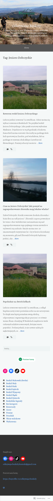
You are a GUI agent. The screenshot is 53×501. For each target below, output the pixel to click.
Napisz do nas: (9, 458)
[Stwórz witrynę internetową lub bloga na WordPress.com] (4, 487)
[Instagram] (5, 371)
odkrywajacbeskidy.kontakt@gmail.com (19, 464)
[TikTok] (17, 371)
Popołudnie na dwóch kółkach (16, 301)
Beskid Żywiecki (13, 398)
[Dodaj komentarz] (8, 244)
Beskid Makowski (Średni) (17, 380)
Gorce (8, 410)
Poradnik (10, 415)
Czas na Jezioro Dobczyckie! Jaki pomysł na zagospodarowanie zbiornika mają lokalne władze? (26, 208)
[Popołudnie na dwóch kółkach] (11, 337)
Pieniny (9, 412)
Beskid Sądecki (12, 389)
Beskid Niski (11, 386)
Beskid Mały (11, 383)
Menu (26, 47)
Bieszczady (10, 407)
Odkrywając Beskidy (26, 26)
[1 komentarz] (8, 337)
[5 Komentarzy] (8, 149)
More (40, 143)
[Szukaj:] (26, 348)
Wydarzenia (11, 421)
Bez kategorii (11, 404)
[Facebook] (11, 371)
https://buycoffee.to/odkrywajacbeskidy (19, 479)
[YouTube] (23, 371)
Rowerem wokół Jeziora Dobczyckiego (20, 113)
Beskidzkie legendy (14, 401)
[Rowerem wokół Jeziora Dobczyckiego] (11, 149)
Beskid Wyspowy (13, 392)
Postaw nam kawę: (10, 473)
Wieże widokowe (13, 418)
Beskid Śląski (11, 395)
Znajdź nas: (7, 452)
